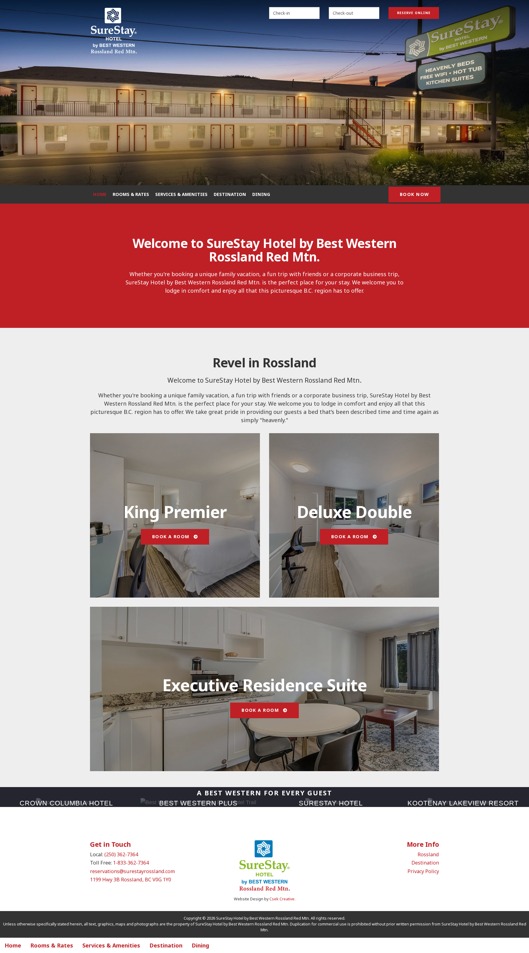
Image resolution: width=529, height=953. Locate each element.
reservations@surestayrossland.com (132, 871)
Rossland (428, 854)
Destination (230, 194)
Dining (261, 194)
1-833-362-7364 (131, 862)
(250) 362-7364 (121, 854)
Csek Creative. (282, 899)
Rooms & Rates (131, 194)
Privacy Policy (423, 871)
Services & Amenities (181, 194)
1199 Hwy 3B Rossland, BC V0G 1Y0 (130, 879)
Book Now (414, 194)
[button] (21, 92)
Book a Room (171, 536)
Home (100, 194)
